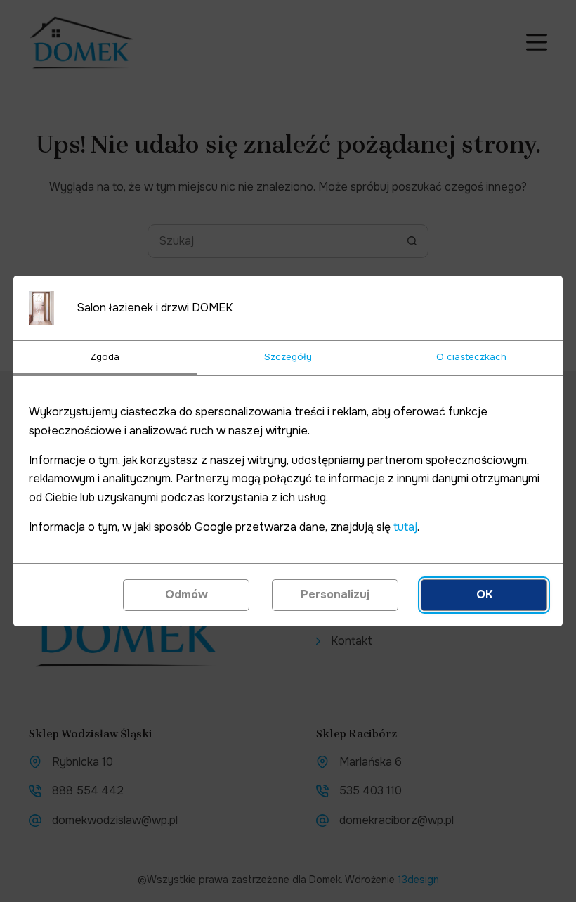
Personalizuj (335, 594)
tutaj (405, 527)
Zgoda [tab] (104, 357)
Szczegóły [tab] (288, 357)
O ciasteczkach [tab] (471, 357)
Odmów (186, 594)
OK (484, 594)
